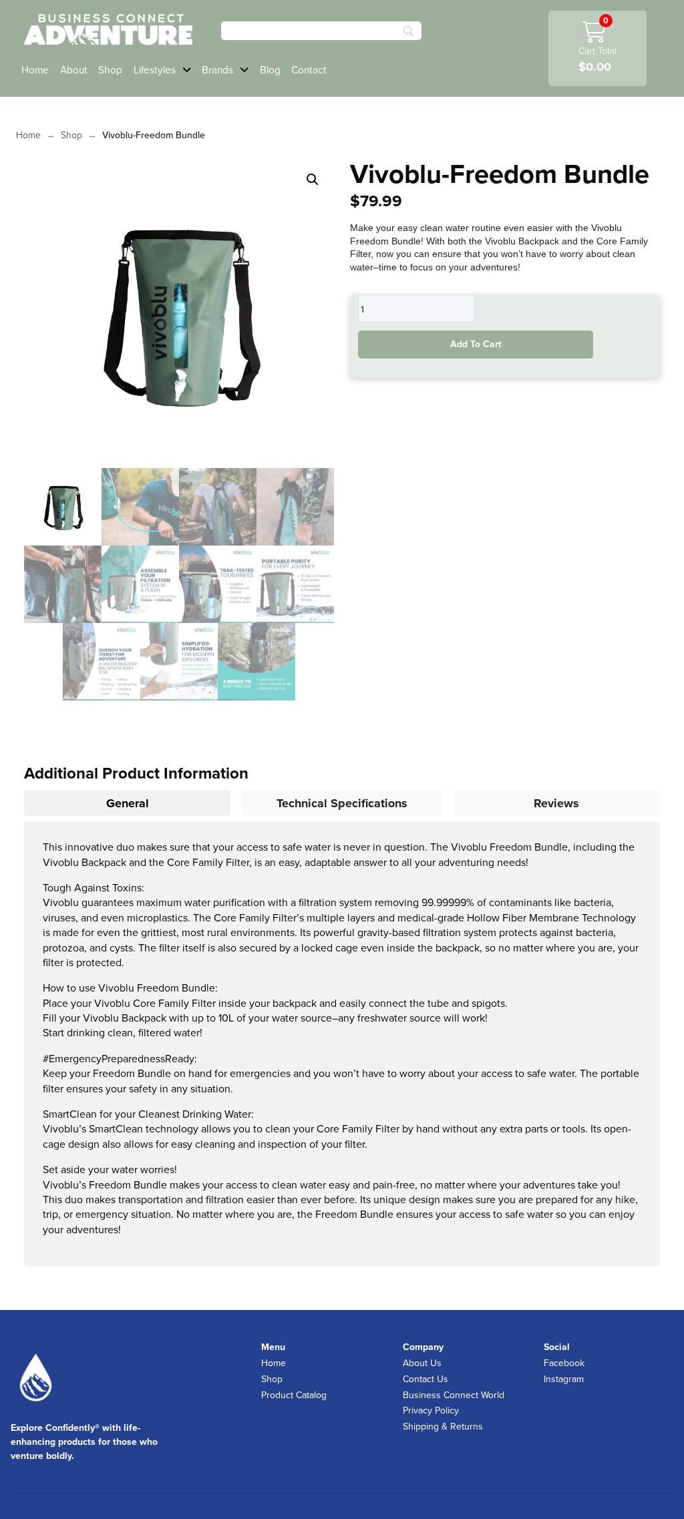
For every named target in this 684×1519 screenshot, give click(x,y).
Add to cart (476, 344)
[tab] (127, 803)
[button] (313, 180)
